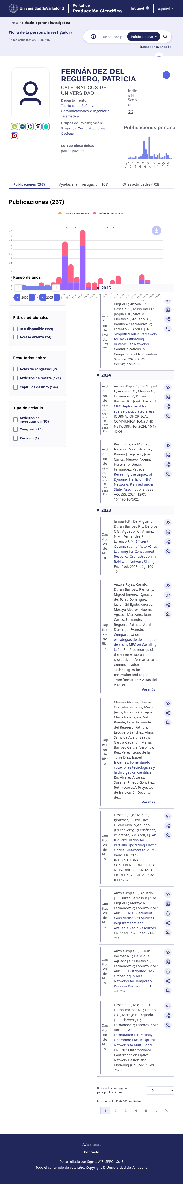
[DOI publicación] (168, 310)
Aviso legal (91, 1144)
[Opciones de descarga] (156, 230)
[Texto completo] (168, 913)
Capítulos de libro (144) (39, 387)
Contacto (91, 1152)
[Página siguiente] (156, 1110)
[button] (159, 56)
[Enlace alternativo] (168, 595)
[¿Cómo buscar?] (93, 36)
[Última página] (166, 1110)
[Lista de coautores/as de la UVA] (168, 329)
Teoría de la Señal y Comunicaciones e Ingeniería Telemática (85, 111)
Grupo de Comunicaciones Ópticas (83, 130)
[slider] (18, 287)
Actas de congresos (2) (38, 369)
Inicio (14, 23)
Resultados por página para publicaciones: (112, 1090)
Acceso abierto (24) (35, 337)
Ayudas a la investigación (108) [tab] (83, 184)
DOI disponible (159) (36, 329)
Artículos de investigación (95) (34, 419)
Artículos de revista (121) (40, 378)
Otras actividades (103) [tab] (140, 184)
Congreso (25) (31, 429)
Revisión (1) (29, 438)
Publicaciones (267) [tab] (29, 184)
